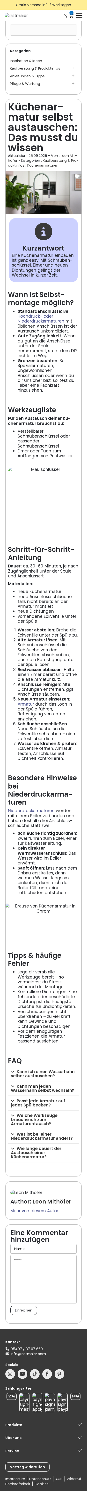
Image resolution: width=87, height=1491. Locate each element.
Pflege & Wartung (25, 83)
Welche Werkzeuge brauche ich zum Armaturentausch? (34, 1120)
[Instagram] (10, 1374)
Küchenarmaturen (42, 165)
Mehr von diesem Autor (34, 1211)
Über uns (13, 1437)
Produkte (13, 1424)
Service (12, 1450)
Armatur (26, 704)
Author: (20, 1201)
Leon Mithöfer (52, 1201)
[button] (43, 1074)
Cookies (42, 1484)
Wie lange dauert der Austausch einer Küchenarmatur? (36, 1153)
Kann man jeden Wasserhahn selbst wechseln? (42, 1088)
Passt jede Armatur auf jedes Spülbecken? (38, 1103)
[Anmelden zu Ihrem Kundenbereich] (65, 15)
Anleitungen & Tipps (27, 76)
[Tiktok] (35, 1374)
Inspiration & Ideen (26, 60)
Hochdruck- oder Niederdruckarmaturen (41, 318)
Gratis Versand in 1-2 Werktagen (43, 4)
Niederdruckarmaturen (31, 811)
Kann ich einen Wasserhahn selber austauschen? (43, 1074)
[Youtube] (22, 1374)
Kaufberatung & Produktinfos (35, 68)
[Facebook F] (47, 1374)
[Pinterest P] (59, 1374)
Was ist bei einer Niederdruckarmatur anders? (42, 1136)
